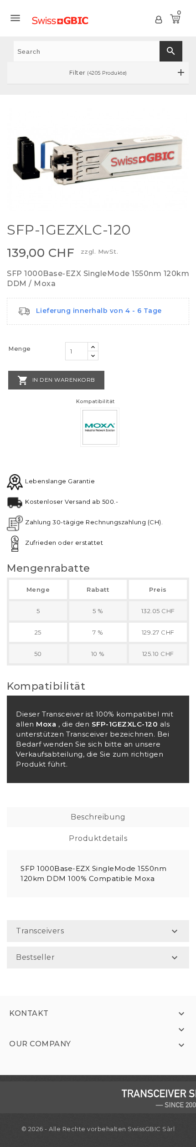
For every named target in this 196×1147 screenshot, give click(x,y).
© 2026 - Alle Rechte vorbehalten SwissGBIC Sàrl (98, 1128)
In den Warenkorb (56, 380)
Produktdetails (98, 838)
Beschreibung (98, 817)
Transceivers (40, 931)
